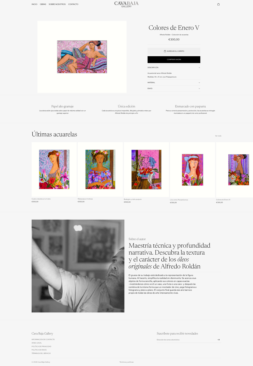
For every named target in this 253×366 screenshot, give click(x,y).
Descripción (153, 67)
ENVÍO (150, 88)
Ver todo (218, 136)
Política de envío (39, 350)
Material (151, 83)
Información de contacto (43, 339)
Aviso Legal (37, 343)
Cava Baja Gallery (44, 362)
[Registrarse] (218, 340)
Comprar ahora (174, 59)
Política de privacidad (41, 346)
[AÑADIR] (72, 192)
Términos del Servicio (41, 353)
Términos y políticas (126, 362)
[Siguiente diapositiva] (218, 173)
